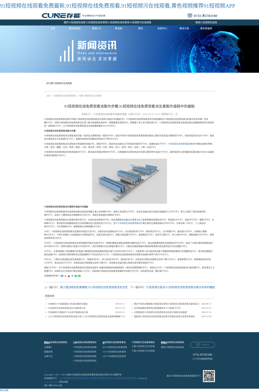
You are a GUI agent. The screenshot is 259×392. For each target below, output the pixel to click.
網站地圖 (64, 382)
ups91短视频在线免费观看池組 (73, 378)
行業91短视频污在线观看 (89, 96)
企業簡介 (48, 347)
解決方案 (184, 28)
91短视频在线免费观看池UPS (96, 23)
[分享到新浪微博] (69, 276)
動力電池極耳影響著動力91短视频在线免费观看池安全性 (94, 287)
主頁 (52, 28)
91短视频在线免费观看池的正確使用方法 (67, 308)
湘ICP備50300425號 (53, 385)
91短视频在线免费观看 (178, 144)
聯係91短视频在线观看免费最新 (206, 23)
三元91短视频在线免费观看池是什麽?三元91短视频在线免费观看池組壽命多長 (84, 316)
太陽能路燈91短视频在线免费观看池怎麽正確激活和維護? (160, 312)
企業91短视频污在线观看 (143, 346)
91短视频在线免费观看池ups (101, 378)
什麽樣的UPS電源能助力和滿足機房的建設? (68, 304)
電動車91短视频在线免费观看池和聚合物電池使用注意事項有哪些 (164, 316)
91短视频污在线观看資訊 (140, 23)
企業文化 (48, 356)
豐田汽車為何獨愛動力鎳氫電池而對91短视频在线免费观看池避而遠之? (167, 304)
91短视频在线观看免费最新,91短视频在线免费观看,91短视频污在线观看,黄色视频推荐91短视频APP (117, 6)
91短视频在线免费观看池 (129, 223)
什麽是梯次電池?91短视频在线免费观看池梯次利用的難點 (180, 287)
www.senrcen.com (52, 382)
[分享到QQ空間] (65, 276)
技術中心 (162, 28)
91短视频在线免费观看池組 (118, 23)
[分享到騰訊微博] (72, 276)
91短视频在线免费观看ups (126, 378)
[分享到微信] (79, 276)
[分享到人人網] (76, 276)
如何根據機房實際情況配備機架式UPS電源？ (158, 308)
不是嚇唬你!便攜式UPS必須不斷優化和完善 (68, 312)
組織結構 (48, 352)
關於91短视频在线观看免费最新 (74, 23)
